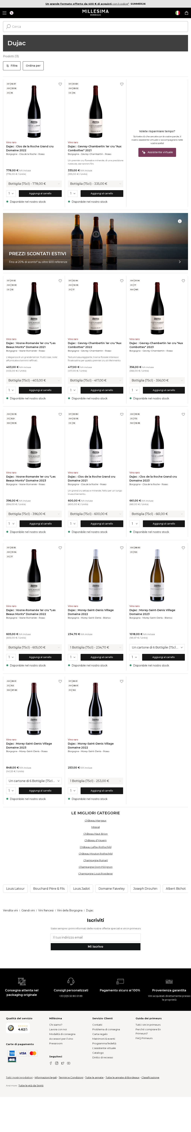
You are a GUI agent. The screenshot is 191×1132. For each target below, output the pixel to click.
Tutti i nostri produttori (19, 1077)
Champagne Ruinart (95, 860)
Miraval (95, 827)
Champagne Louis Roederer (95, 873)
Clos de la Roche (27, 154)
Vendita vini (10, 910)
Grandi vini (28, 910)
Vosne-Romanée (28, 350)
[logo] (95, 13)
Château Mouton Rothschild (95, 853)
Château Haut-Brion (95, 833)
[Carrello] (186, 13)
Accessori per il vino (61, 1038)
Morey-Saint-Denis (91, 617)
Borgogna (11, 154)
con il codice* (87, 3)
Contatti (97, 1024)
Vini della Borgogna (69, 910)
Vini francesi (46, 910)
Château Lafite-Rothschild (95, 847)
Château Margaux (95, 820)
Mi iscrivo (95, 946)
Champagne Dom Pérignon (95, 866)
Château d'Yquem (95, 840)
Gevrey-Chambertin (92, 154)
